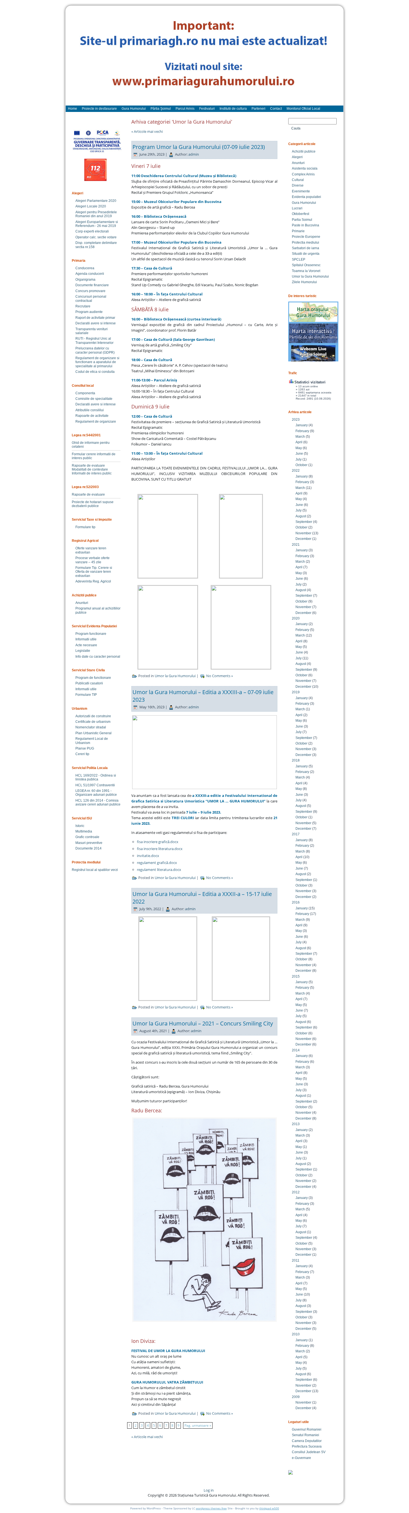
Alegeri (297, 157)
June (299, 454)
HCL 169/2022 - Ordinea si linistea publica (95, 777)
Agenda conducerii (89, 274)
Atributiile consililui (89, 410)
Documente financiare (92, 285)
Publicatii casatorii (89, 683)
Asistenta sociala (304, 168)
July (298, 459)
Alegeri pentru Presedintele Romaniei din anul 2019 (96, 214)
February (302, 431)
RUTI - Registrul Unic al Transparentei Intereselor (94, 340)
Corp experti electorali (92, 231)
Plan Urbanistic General (93, 733)
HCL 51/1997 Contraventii (95, 785)
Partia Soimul (302, 220)
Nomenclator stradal (90, 727)
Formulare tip (85, 527)
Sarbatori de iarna (305, 248)
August (300, 516)
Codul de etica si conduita (95, 372)
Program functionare (90, 634)
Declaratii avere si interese (95, 323)
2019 (296, 692)
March (300, 437)
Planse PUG (84, 748)
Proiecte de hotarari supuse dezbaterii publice (93, 504)
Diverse (298, 185)
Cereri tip (82, 754)
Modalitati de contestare (90, 469)
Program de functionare (93, 678)
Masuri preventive (88, 843)
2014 (296, 1050)
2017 (296, 834)
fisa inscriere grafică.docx (157, 841)
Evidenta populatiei (306, 197)
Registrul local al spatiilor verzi (95, 870)
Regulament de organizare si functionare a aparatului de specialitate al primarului (97, 362)
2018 (296, 760)
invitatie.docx (148, 855)
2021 (296, 545)
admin (193, 154)
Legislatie (82, 651)
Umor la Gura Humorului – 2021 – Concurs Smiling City (202, 1023)
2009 (296, 1397)
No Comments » (219, 675)
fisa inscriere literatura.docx (160, 848)
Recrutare (82, 306)
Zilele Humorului (304, 282)
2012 (296, 1192)
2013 (296, 1124)
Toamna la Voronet (306, 271)
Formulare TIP (86, 695)
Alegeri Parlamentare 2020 (95, 201)
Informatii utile (86, 639)
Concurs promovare (90, 291)
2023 (296, 420)
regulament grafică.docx (157, 862)
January (301, 425)
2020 (296, 618)
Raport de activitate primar (95, 318)
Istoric (79, 826)
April (298, 442)
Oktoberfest (300, 214)
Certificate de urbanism (92, 722)
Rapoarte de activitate (92, 416)
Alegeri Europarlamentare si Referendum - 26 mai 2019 (96, 224)
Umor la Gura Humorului (175, 675)
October (301, 465)
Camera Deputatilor (307, 1441)
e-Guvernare (301, 1458)
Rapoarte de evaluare (88, 465)
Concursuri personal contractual (90, 298)
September (303, 522)
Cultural (298, 180)
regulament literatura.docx (159, 869)
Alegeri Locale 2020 (90, 206)
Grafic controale (87, 837)
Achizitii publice (304, 151)
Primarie (298, 231)
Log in (209, 1490)
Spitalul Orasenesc (306, 265)
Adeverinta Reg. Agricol (93, 581)
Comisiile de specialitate (93, 399)
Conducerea (84, 268)
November (303, 533)
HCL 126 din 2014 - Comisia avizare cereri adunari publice (97, 802)
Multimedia (83, 831)
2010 (296, 1334)
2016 (296, 902)
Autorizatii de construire (93, 716)
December (303, 539)
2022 (296, 470)
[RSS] (74, 1492)
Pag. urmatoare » (197, 1425)
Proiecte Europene (306, 237)
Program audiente (89, 312)
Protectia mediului (305, 242)
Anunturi (81, 603)
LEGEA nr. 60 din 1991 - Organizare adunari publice (96, 793)
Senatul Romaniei (305, 1435)
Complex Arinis (303, 174)
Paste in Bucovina (305, 225)
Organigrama (85, 279)
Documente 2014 (88, 848)
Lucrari (297, 208)
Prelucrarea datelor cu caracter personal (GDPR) (95, 350)
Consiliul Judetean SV (309, 1452)
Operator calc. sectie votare (96, 237)
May (298, 448)
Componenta (85, 393)
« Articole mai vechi (147, 131)
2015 (296, 976)
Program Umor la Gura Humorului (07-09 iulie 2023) (198, 147)
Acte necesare (86, 645)
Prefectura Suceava (307, 1446)
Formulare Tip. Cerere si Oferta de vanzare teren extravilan (93, 572)
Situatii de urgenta (305, 254)
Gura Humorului (304, 203)
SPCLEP (298, 259)
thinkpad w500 (269, 1508)
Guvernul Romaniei (306, 1429)
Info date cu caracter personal (97, 656)
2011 (295, 1260)
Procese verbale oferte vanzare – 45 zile (92, 560)
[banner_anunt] (204, 58)
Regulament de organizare (95, 421)
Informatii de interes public (92, 473)
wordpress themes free (211, 1508)
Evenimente (301, 191)
